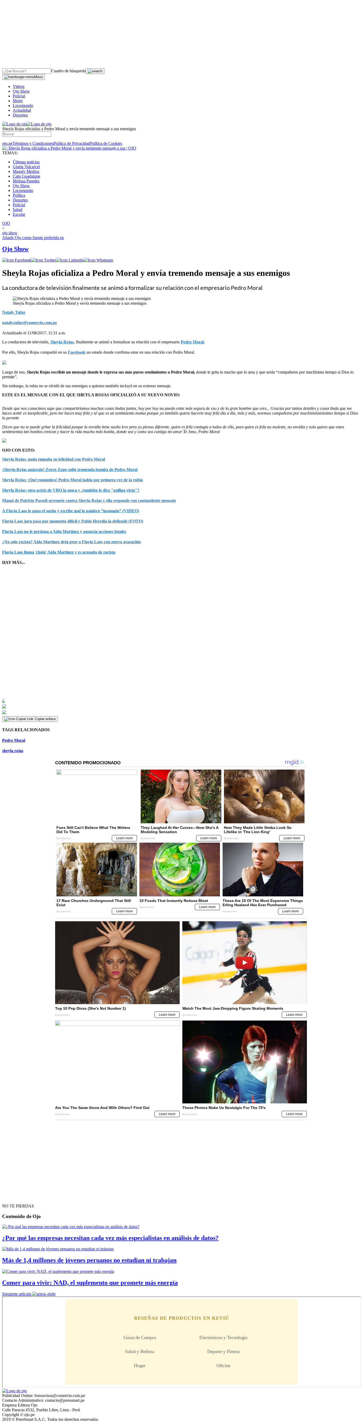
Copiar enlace (45, 719)
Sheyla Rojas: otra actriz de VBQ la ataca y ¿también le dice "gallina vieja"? (70, 490)
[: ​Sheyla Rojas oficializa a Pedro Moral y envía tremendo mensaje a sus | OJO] (69, 148)
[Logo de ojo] (14, 124)
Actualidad (22, 110)
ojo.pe (7, 143)
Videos (18, 86)
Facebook (76, 352)
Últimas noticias (26, 162)
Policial (19, 96)
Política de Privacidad (72, 143)
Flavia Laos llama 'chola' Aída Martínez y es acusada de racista (58, 552)
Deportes (20, 115)
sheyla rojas (12, 750)
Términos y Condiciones (33, 143)
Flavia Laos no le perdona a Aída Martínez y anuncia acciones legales (64, 531)
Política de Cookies (106, 143)
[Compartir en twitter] (43, 260)
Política (19, 195)
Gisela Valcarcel (26, 166)
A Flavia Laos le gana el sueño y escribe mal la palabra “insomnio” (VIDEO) (70, 511)
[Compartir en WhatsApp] (98, 260)
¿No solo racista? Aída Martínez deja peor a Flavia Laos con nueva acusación (71, 542)
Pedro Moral (192, 342)
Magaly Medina (26, 171)
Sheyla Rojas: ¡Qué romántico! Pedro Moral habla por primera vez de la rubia (72, 480)
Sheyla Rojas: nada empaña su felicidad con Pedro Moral (53, 459)
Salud (17, 209)
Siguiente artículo (16, 1294)
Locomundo (23, 105)
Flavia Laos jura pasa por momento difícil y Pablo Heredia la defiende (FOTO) (72, 521)
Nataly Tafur (13, 312)
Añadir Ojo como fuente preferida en (33, 237)
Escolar (19, 214)
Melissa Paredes (26, 181)
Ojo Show (21, 91)
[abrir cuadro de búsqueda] (95, 71)
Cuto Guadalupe (26, 176)
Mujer (18, 100)
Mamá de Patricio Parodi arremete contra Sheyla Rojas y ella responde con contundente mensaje (89, 500)
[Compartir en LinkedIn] (70, 260)
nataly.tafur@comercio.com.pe (29, 322)
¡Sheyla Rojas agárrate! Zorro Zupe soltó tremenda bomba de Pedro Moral (70, 469)
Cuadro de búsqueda (68, 71)
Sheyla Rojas (62, 342)
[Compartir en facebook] (16, 260)
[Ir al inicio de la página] (14, 1197)
